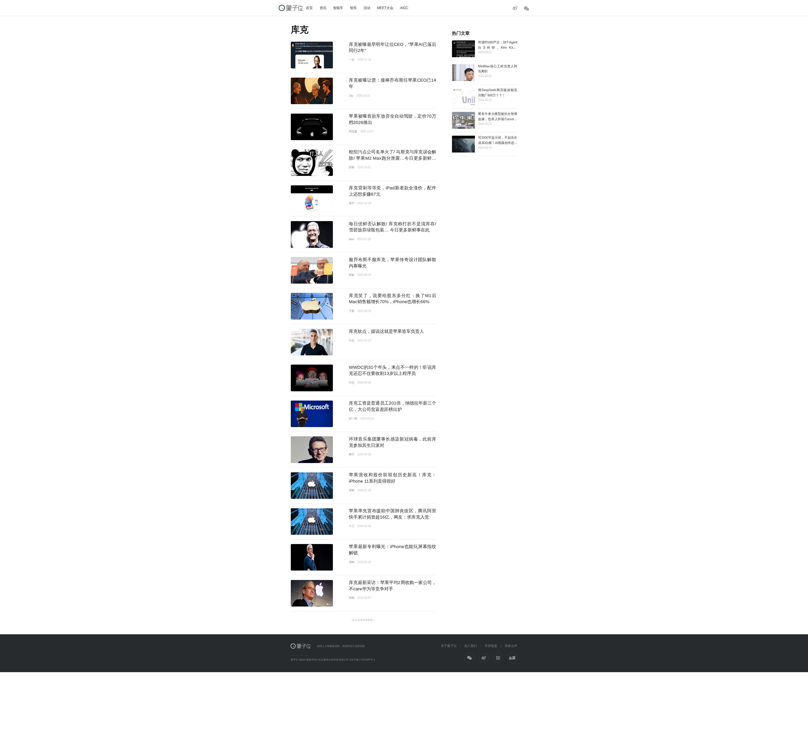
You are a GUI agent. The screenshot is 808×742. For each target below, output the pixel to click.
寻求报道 (490, 646)
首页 (309, 8)
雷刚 (351, 490)
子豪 (351, 310)
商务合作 (511, 646)
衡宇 (351, 203)
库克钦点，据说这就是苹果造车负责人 (386, 331)
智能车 (338, 8)
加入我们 (470, 646)
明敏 (351, 274)
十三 (351, 526)
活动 (367, 8)
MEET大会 (385, 8)
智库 (353, 8)
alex (351, 239)
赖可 (351, 454)
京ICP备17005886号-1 (362, 659)
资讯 (323, 8)
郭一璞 (353, 418)
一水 (351, 59)
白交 (351, 340)
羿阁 (351, 167)
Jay (351, 95)
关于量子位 (449, 646)
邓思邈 (353, 131)
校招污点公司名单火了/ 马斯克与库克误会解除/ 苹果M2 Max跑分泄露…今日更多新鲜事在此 (392, 158)
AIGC (404, 8)
